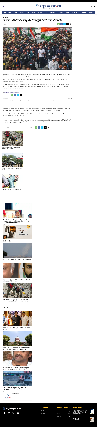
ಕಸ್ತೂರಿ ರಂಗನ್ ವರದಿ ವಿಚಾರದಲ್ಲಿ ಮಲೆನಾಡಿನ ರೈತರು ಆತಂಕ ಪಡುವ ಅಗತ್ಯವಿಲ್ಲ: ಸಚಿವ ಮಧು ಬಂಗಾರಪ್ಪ (16, 368)
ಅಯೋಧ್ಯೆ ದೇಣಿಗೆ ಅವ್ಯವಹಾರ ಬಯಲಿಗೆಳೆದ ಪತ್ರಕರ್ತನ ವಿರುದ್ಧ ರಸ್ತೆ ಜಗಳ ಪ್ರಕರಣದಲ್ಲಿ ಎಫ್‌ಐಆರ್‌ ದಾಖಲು (16, 348)
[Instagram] (9, 414)
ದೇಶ (3, 17)
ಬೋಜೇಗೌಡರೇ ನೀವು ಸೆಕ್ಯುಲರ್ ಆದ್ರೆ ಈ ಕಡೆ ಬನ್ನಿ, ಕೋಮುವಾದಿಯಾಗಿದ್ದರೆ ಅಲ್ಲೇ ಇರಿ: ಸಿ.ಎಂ (19, 100)
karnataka (10, 92)
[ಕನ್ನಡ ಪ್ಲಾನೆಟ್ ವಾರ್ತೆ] (8, 395)
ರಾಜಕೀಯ (6, 17)
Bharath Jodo (6, 92)
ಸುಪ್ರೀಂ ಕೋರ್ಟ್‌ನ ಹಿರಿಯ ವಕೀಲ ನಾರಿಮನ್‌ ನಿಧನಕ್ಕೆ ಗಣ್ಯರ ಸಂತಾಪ (59, 100)
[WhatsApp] (58, 24)
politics (13, 92)
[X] (92, 7)
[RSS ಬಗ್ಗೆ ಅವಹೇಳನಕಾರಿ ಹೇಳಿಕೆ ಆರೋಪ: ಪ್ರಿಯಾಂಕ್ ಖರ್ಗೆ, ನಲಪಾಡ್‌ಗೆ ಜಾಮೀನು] (17, 270)
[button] (17, 6)
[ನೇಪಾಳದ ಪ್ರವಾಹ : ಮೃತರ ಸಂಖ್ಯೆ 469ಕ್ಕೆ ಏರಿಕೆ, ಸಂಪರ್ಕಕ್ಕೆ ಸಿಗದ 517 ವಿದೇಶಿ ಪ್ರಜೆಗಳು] (17, 378)
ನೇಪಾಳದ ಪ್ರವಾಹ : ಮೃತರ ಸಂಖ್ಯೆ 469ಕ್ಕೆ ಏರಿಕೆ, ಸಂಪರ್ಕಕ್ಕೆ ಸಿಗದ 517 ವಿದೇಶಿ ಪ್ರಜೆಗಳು (14, 388)
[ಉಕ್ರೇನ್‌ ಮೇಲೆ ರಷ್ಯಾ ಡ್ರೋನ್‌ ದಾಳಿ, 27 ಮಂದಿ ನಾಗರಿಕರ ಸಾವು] (17, 250)
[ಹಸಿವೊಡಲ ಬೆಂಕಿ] (17, 232)
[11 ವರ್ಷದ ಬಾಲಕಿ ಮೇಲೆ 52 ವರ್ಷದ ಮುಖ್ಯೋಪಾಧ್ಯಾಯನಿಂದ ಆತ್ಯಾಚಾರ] (12, 181)
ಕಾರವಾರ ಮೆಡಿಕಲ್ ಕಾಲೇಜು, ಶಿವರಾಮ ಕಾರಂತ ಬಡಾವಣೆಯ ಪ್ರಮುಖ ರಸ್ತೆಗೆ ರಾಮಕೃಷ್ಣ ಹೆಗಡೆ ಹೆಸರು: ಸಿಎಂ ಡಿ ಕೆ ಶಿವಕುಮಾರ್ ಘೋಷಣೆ (16, 221)
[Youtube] (94, 7)
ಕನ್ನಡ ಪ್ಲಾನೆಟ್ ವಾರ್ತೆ (7, 24)
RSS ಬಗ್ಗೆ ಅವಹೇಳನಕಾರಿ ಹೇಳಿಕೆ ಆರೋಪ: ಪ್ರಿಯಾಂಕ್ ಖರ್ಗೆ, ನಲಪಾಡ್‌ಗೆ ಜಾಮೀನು (16, 280)
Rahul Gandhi (17, 92)
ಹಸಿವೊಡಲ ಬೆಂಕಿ (7, 241)
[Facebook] (89, 7)
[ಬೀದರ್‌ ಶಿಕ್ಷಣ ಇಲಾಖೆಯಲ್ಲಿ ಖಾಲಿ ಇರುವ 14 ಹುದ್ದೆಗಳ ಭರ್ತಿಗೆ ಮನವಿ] (17, 318)
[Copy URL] (67, 24)
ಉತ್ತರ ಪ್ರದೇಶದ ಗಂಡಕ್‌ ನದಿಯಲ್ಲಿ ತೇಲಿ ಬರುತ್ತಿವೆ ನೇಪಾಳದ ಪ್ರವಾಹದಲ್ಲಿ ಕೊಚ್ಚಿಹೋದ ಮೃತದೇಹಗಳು (15, 300)
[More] (70, 24)
